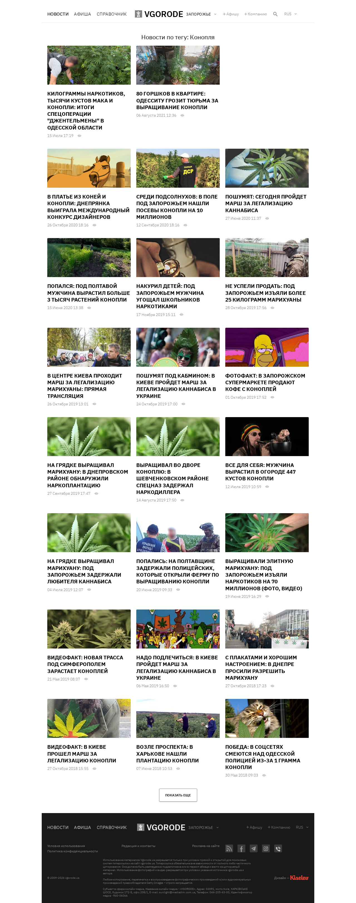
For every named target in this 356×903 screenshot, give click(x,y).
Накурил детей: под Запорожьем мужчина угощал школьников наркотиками (170, 296)
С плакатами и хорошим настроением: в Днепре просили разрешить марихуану (261, 667)
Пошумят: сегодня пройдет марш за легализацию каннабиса (265, 203)
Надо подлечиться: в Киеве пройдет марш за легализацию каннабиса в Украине (177, 667)
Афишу (232, 14)
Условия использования (66, 846)
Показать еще (178, 795)
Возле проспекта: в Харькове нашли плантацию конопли (167, 753)
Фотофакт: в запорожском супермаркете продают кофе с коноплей (265, 382)
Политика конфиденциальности (72, 851)
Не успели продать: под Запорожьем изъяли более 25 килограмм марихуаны (265, 293)
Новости (57, 14)
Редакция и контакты (138, 846)
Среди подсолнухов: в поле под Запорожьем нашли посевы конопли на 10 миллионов (177, 206)
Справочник (112, 14)
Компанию (257, 14)
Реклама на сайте (206, 846)
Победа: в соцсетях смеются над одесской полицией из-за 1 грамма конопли (262, 756)
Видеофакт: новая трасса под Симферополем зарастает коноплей (85, 664)
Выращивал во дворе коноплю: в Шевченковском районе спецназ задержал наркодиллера (172, 478)
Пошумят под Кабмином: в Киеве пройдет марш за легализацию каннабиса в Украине (176, 385)
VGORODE (166, 827)
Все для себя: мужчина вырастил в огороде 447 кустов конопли (260, 472)
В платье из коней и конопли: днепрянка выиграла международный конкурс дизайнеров (88, 206)
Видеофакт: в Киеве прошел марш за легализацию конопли (81, 753)
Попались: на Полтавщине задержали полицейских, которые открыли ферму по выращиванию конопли (177, 571)
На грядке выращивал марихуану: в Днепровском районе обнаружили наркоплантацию (87, 475)
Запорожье (200, 827)
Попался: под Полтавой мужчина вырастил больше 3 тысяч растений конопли (88, 293)
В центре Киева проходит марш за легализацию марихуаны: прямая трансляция (84, 385)
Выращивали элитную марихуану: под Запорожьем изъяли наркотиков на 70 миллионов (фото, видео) (263, 574)
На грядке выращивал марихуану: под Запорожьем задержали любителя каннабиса (84, 571)
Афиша (82, 14)
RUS (287, 14)
